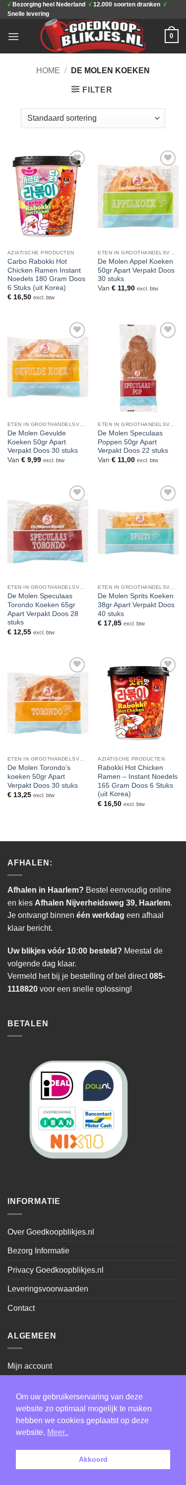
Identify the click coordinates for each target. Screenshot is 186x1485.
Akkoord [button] (93, 1459)
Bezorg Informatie (38, 1250)
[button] (13, 36)
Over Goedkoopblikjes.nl (50, 1232)
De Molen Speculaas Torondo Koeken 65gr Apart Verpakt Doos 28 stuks (42, 609)
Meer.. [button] (57, 1432)
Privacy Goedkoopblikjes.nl (55, 1270)
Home (48, 70)
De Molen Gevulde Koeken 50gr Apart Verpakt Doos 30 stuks (42, 442)
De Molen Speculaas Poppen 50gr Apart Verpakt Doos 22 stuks (133, 442)
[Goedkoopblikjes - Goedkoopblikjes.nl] (93, 36)
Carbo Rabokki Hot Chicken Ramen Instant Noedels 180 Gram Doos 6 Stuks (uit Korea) (46, 274)
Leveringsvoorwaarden (47, 1289)
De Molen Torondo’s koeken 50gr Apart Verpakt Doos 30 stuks (42, 776)
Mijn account (29, 1366)
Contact (21, 1308)
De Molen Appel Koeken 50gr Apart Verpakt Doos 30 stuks (136, 270)
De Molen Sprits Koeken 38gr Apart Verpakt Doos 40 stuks (136, 604)
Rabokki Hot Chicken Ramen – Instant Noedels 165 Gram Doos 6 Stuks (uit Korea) (138, 781)
